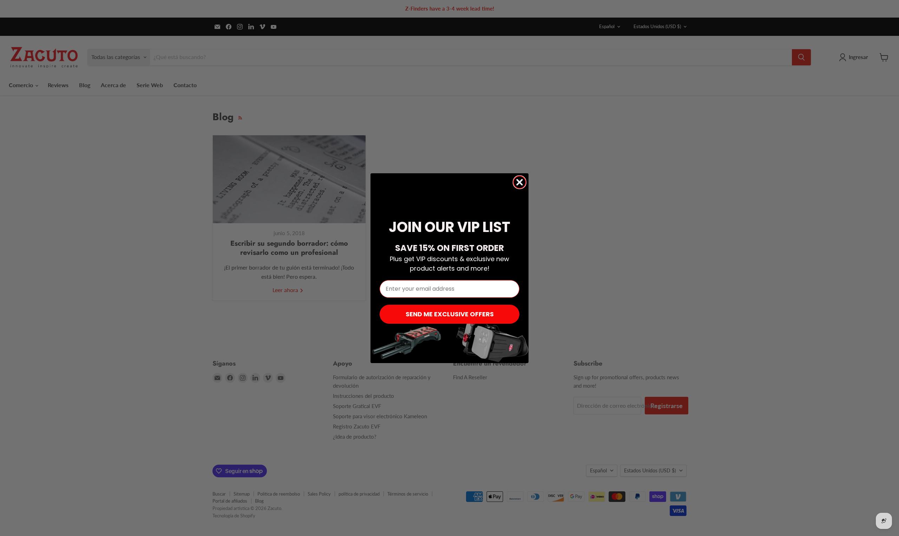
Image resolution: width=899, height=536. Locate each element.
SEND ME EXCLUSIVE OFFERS (450, 314)
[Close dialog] (519, 182)
